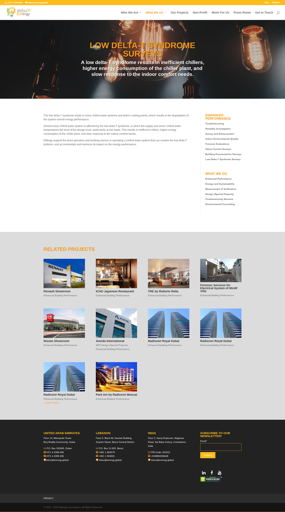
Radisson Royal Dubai (163, 341)
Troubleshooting (214, 123)
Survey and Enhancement (219, 134)
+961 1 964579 (107, 452)
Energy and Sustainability (219, 184)
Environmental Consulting (220, 204)
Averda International (110, 341)
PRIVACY (48, 498)
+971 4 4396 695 (55, 456)
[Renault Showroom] (64, 273)
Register (276, 2)
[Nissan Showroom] (64, 323)
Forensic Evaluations (217, 144)
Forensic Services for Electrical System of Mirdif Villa (218, 288)
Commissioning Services (219, 199)
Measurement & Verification (220, 189)
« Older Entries (51, 402)
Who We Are (129, 12)
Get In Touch (264, 12)
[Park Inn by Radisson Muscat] (116, 377)
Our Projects (180, 12)
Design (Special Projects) (219, 194)
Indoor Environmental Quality (221, 138)
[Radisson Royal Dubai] (168, 323)
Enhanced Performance (218, 178)
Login (266, 2)
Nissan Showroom (56, 341)
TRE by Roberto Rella (163, 291)
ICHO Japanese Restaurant (115, 291)
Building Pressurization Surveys (223, 154)
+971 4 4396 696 (55, 452)
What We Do (154, 12)
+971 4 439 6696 (15, 2)
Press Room (242, 12)
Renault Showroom (57, 291)
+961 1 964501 (107, 456)
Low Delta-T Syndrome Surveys (223, 159)
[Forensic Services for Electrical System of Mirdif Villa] (221, 270)
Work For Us (220, 12)
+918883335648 (159, 456)
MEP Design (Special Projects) (112, 345)
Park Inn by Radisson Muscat (116, 394)
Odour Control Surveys (218, 149)
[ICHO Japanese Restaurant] (116, 273)
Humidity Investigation (218, 128)
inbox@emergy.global (57, 460)
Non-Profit (200, 12)
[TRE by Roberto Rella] (168, 273)
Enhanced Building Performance (60, 295)
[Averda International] (116, 323)
